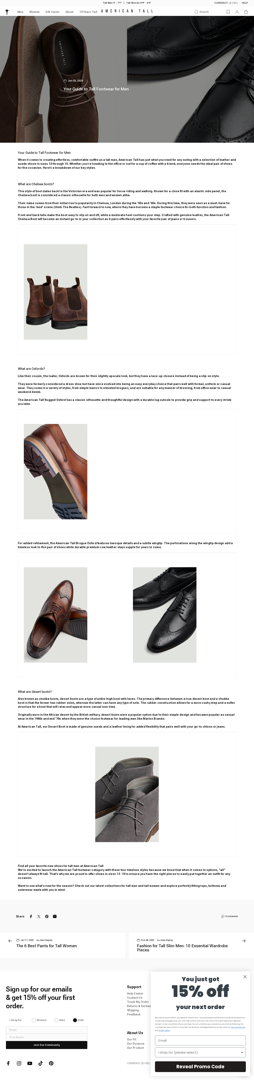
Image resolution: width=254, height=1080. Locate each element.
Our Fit (131, 1039)
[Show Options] (242, 1052)
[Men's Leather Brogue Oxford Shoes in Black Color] (181, 615)
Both (81, 1020)
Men (62, 1020)
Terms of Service (238, 1027)
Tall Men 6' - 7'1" (112, 3)
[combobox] (199, 1052)
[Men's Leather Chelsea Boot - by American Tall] (127, 292)
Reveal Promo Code (200, 1066)
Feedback (133, 1014)
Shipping (133, 1010)
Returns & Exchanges (141, 1006)
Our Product (135, 1047)
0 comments (231, 916)
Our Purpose (135, 1043)
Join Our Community (46, 1044)
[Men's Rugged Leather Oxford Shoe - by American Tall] (127, 471)
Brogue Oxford (86, 543)
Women (41, 1020)
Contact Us (134, 997)
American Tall (128, 159)
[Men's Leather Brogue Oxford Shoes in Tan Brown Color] (72, 615)
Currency (226, 3)
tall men (131, 885)
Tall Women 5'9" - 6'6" (138, 3)
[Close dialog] (244, 976)
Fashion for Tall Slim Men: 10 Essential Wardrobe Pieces (182, 947)
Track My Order (138, 1001)
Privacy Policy (164, 1030)
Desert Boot (56, 726)
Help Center (135, 993)
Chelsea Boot (27, 219)
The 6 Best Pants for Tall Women (46, 945)
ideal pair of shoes (219, 163)
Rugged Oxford (55, 399)
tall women (152, 885)
